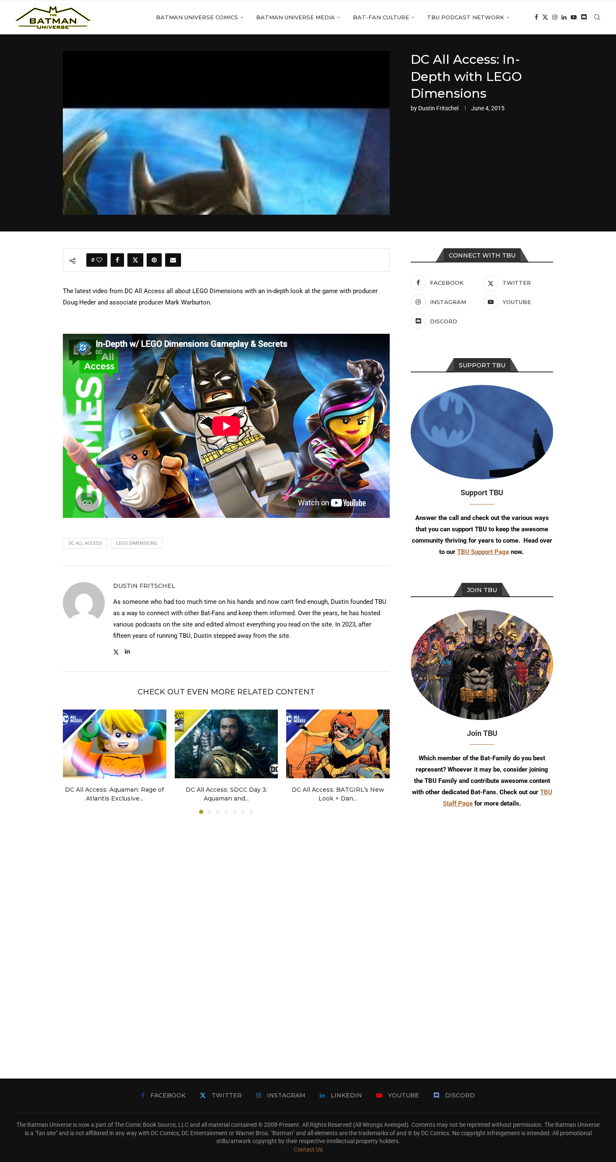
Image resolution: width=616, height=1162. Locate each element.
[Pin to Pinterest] (154, 260)
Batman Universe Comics (197, 17)
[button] (74, 761)
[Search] (597, 17)
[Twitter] (545, 17)
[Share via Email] (173, 260)
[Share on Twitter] (135, 260)
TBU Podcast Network (465, 17)
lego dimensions (136, 543)
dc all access (85, 543)
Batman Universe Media (295, 17)
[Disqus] (226, 934)
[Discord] (584, 17)
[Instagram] (554, 17)
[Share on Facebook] (117, 260)
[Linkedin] (564, 17)
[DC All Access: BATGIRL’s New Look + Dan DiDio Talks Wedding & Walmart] (338, 744)
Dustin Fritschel (438, 108)
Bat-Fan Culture (381, 17)
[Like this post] (99, 260)
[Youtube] (574, 17)
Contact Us (308, 1149)
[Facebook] (536, 17)
